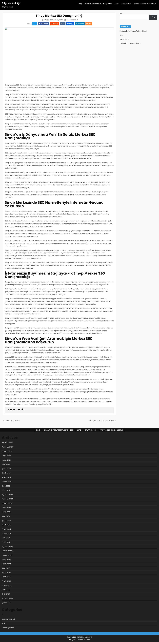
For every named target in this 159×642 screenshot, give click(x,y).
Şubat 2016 (6, 602)
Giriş (80, 3)
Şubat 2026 (6, 468)
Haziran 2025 (7, 503)
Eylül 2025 (6, 490)
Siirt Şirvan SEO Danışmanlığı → (102, 420)
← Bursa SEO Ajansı (11, 420)
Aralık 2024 (6, 529)
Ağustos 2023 (7, 598)
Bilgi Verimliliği (11, 3)
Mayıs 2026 (6, 455)
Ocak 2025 (6, 525)
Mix (89, 23)
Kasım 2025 (6, 481)
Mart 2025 (6, 516)
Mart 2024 (6, 568)
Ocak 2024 (6, 577)
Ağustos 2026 (7, 443)
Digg (71, 23)
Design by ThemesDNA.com (79, 640)
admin (46, 20)
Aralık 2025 (6, 477)
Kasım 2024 (6, 533)
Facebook (44, 23)
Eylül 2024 (6, 542)
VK (63, 23)
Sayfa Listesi (126, 3)
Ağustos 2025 (7, 494)
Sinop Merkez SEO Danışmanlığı (59, 16)
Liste (117, 3)
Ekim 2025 (6, 486)
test (3, 623)
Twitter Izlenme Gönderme (145, 3)
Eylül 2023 (6, 594)
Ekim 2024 (6, 538)
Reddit (55, 23)
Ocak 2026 (6, 473)
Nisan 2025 (6, 512)
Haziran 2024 (7, 555)
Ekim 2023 (6, 590)
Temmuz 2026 (7, 447)
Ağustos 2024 (7, 546)
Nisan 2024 (6, 564)
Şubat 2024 (6, 572)
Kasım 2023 (6, 585)
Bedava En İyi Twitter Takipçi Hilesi (98, 3)
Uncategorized (72, 20)
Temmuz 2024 (7, 551)
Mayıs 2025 (6, 507)
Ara (121, 13)
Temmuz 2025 (7, 499)
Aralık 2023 (6, 581)
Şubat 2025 (6, 520)
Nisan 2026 (6, 460)
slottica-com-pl (8, 619)
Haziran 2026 (7, 451)
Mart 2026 (6, 464)
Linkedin (81, 23)
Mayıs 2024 (6, 559)
